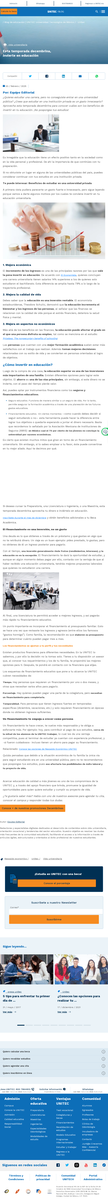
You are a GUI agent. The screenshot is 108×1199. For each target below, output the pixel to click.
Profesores (88, 1114)
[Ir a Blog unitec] (104, 1166)
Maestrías (35, 1119)
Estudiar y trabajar (66, 1147)
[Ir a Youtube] (86, 1166)
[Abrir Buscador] (97, 11)
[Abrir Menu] (103, 11)
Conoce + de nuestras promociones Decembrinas (32, 808)
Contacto (87, 1139)
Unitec (81, 22)
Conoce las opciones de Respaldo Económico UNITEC (48, 749)
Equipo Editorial (22, 92)
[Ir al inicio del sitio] (56, 11)
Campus (9, 1105)
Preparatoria (37, 1110)
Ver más (7, 1012)
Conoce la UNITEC (14, 1110)
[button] (20, 1025)
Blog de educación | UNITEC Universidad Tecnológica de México (39, 22)
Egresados (87, 1110)
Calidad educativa (14, 1119)
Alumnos (87, 1105)
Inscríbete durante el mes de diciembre (24, 517)
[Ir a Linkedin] (95, 1166)
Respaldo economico (16, 858)
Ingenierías (36, 1124)
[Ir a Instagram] (76, 1166)
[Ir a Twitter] (67, 1165)
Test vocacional (64, 1110)
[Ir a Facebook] (58, 1166)
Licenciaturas (37, 1115)
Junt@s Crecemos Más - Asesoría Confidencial (92, 1146)
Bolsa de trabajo (91, 1119)
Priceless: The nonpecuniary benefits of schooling (30, 338)
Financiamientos (65, 1122)
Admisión (9, 1114)
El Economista (68, 275)
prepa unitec (14, 991)
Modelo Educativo (66, 1135)
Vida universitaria (17, 44)
